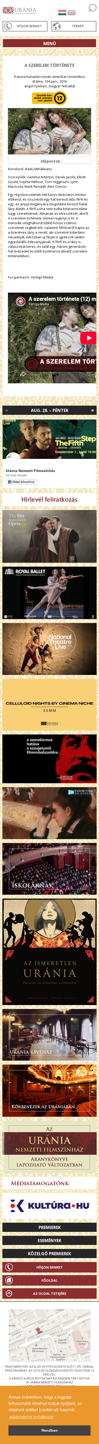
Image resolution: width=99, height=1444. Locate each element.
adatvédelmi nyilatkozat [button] (31, 1417)
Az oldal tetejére (49, 1293)
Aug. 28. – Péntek (49, 410)
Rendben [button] (49, 1430)
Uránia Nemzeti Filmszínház (30, 471)
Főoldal (49, 1280)
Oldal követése (23, 482)
